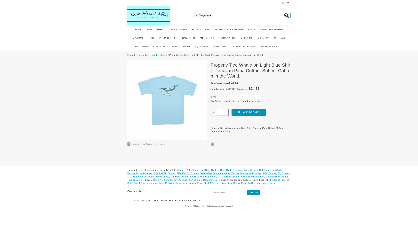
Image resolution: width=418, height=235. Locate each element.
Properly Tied (168, 38)
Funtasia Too (227, 38)
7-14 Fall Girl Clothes (188, 173)
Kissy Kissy (160, 46)
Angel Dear (207, 38)
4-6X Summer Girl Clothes (276, 173)
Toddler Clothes (159, 55)
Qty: (213, 112)
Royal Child (220, 46)
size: (213, 96)
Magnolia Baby (181, 46)
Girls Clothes (178, 29)
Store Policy (268, 46)
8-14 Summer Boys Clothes (202, 180)
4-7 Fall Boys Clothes (228, 176)
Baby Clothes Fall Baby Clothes (202, 170)
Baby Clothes (155, 29)
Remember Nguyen (271, 29)
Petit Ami (279, 38)
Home (138, 29)
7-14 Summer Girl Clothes (140, 176)
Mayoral (138, 38)
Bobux (236, 183)
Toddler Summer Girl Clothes (246, 173)
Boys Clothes (200, 29)
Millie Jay (263, 38)
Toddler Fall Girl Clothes (139, 173)
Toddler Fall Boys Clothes (203, 176)
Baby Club (188, 38)
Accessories (235, 29)
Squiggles (202, 46)
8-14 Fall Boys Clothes (252, 176)
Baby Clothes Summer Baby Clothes (239, 170)
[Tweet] (212, 145)
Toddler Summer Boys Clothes (143, 180)
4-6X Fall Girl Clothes (164, 173)
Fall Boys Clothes (179, 176)
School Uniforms (244, 46)
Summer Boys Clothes (276, 176)
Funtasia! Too (277, 180)
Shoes (218, 29)
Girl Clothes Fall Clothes (271, 170)
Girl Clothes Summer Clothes (215, 173)
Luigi (151, 38)
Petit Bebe (141, 46)
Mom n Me (247, 38)
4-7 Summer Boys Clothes (173, 180)
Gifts (251, 29)
